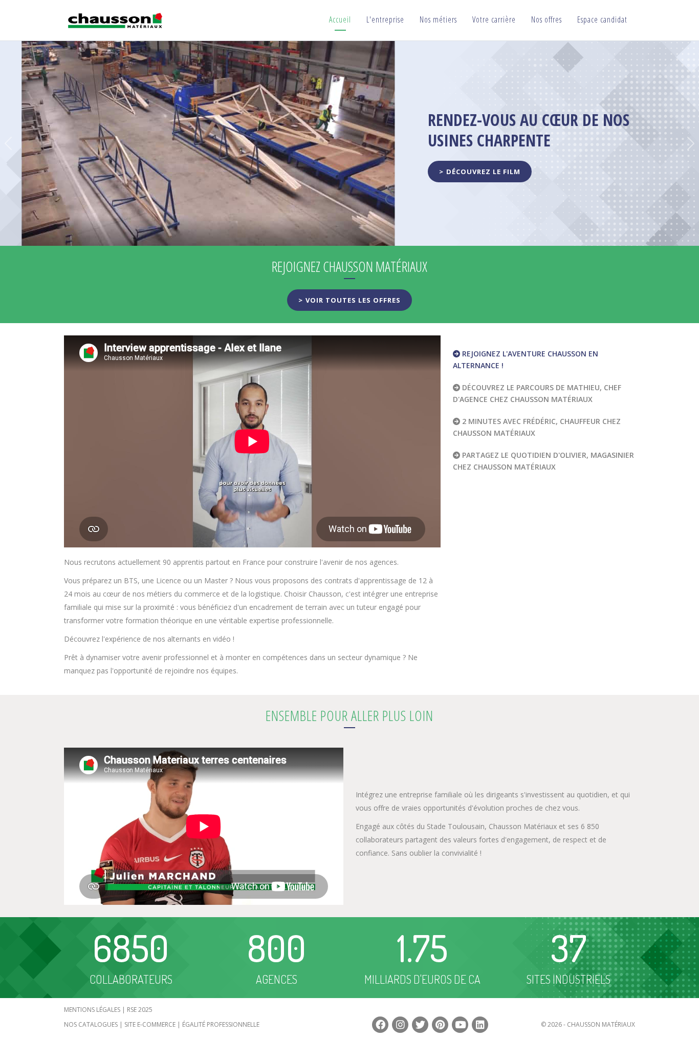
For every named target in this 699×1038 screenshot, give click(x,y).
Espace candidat (602, 19)
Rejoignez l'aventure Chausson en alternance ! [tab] (525, 359)
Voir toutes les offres (353, 300)
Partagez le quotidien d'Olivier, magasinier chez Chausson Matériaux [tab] (543, 461)
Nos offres (546, 19)
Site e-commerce (150, 1024)
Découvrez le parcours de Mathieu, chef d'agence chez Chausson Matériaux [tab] (537, 393)
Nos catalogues (91, 1024)
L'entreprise (385, 19)
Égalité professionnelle (220, 1024)
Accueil (340, 19)
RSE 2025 (139, 1009)
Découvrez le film (483, 171)
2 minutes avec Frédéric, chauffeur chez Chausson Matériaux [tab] (537, 427)
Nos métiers (438, 19)
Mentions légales (92, 1009)
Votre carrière (494, 19)
